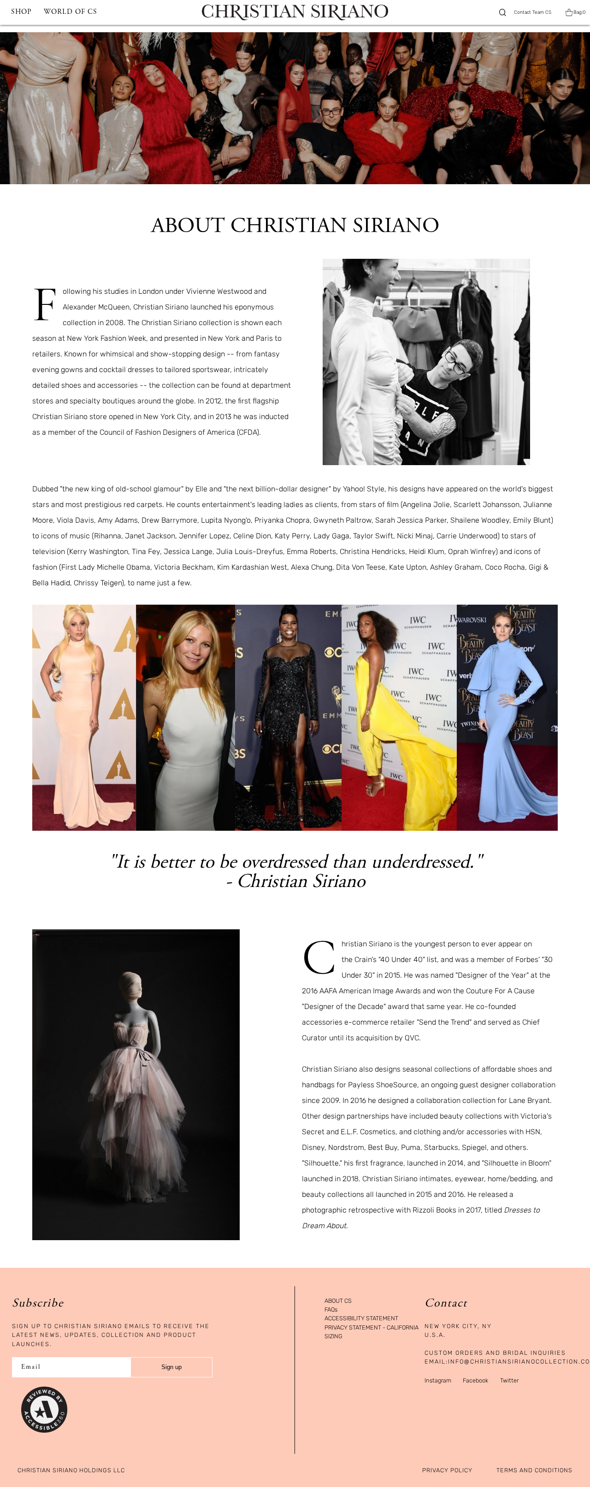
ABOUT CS (338, 1301)
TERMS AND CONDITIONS (534, 1471)
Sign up (171, 1367)
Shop (21, 12)
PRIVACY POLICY (447, 1471)
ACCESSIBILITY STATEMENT (361, 1319)
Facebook (475, 1380)
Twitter (509, 1380)
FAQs (330, 1310)
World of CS (70, 12)
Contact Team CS (532, 12)
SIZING (333, 1337)
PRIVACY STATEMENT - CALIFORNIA (371, 1328)
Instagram (438, 1380)
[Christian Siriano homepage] (295, 12)
